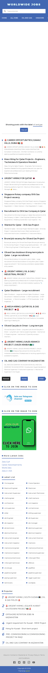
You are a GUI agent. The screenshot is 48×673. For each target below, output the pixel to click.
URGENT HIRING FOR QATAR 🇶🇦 (19, 178)
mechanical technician (12, 558)
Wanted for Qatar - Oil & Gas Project (21, 225)
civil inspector (33, 503)
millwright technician (12, 563)
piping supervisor (10, 578)
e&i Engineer (8, 518)
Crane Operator (34, 483)
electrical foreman (10, 533)
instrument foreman (35, 538)
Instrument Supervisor (12, 493)
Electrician (32, 488)
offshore (31, 563)
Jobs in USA (7, 471)
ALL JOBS (14, 18)
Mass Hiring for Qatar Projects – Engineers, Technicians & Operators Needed (24, 160)
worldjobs (31, 583)
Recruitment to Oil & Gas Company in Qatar (25, 211)
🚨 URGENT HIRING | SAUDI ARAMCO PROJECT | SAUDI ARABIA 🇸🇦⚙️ (22, 343)
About (5, 655)
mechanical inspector (12, 553)
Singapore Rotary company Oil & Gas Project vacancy (22, 196)
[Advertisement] (24, 48)
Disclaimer (22, 655)
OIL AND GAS (27, 18)
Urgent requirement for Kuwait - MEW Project (26, 623)
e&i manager (33, 523)
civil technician (33, 508)
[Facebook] (14, 663)
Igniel (28, 671)
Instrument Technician (36, 493)
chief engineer (9, 498)
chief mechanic (33, 498)
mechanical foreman (35, 548)
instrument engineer (11, 538)
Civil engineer (9, 483)
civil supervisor (9, 508)
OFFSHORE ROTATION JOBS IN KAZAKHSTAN (20, 616)
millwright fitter (34, 558)
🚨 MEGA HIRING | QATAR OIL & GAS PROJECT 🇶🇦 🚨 (21, 308)
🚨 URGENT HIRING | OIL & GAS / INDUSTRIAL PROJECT (19, 273)
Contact (13, 655)
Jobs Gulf (6, 462)
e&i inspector (8, 523)
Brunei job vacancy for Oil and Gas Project (24, 238)
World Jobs (6, 468)
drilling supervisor (34, 513)
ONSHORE (40, 18)
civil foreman (9, 503)
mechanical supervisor (36, 553)
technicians (8, 583)
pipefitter (31, 568)
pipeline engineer (10, 573)
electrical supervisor (35, 528)
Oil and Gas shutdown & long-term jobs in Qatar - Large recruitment (24, 253)
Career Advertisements (12, 465)
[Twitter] (19, 663)
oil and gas (8, 568)
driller (6, 513)
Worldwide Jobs (24, 4)
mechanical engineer (11, 548)
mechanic (31, 543)
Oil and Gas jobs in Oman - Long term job (23, 326)
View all (24, 130)
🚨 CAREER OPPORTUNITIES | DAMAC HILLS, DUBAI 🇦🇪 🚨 (22, 141)
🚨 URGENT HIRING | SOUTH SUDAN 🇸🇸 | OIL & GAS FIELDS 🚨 (25, 598)
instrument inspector (11, 543)
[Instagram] (28, 663)
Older (41, 379)
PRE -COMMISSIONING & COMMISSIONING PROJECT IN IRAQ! (25, 635)
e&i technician (9, 528)
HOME (4, 18)
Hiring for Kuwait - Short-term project (22, 628)
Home (24, 379)
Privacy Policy (33, 655)
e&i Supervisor (33, 518)
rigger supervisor (34, 578)
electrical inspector (34, 533)
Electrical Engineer (11, 488)
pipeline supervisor (35, 573)
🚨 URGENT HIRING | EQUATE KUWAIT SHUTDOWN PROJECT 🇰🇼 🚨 (23, 607)
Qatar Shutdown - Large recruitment (22, 290)
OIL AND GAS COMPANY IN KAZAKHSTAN (24, 361)
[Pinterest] (24, 663)
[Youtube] (33, 663)
